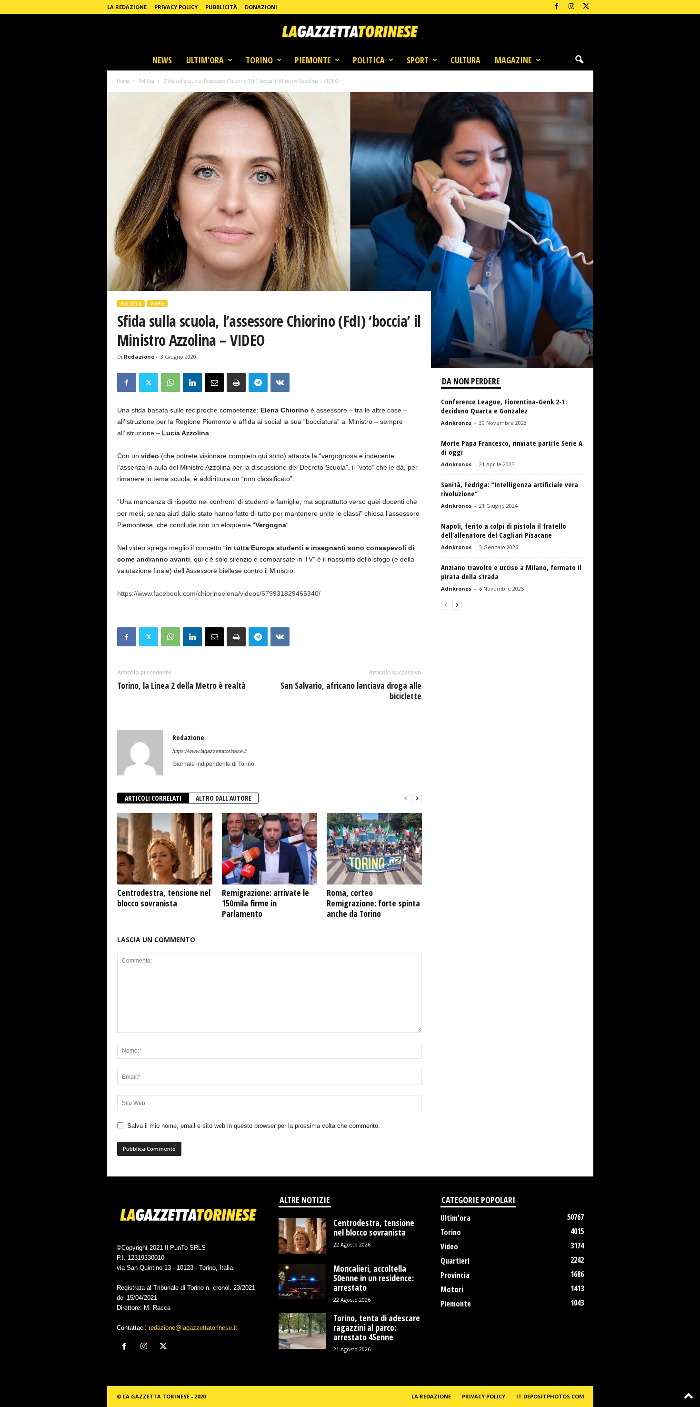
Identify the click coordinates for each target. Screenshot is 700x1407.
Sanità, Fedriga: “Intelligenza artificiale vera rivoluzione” (509, 489)
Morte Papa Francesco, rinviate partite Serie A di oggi (511, 447)
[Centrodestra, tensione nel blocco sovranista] (164, 848)
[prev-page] (405, 799)
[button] (579, 60)
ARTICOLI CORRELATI (153, 798)
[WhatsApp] (170, 382)
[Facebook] (556, 7)
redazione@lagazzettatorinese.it (193, 1327)
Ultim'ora (455, 1218)
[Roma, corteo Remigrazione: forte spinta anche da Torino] (374, 848)
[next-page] (417, 799)
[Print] (236, 382)
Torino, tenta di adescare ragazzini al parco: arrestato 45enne (376, 1327)
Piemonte (313, 60)
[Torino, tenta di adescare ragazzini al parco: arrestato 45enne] (302, 1331)
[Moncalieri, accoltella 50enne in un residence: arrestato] (302, 1281)
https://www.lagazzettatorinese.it (209, 751)
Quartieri (455, 1261)
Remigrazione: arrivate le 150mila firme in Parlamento (265, 903)
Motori (451, 1289)
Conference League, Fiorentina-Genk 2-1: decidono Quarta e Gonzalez (504, 406)
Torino (259, 60)
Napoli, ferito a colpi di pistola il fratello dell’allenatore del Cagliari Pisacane (503, 530)
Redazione (139, 356)
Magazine (513, 60)
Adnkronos (456, 422)
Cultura (465, 60)
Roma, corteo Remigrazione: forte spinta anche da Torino (373, 903)
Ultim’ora (205, 60)
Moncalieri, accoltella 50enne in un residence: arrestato (373, 1278)
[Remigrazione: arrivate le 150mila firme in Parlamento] (269, 848)
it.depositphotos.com (550, 1396)
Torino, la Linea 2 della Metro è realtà (181, 685)
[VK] (280, 382)
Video (157, 304)
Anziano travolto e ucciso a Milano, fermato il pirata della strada (511, 572)
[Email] (214, 382)
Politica (369, 60)
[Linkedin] (192, 382)
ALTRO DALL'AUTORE (223, 798)
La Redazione (127, 6)
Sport (418, 60)
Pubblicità (221, 6)
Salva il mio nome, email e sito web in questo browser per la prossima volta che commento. (253, 1125)
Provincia (455, 1275)
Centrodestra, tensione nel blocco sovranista (163, 898)
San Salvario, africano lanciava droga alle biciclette (350, 690)
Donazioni (261, 6)
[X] (586, 7)
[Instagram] (571, 7)
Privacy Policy (176, 6)
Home (123, 81)
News (162, 60)
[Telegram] (258, 382)
